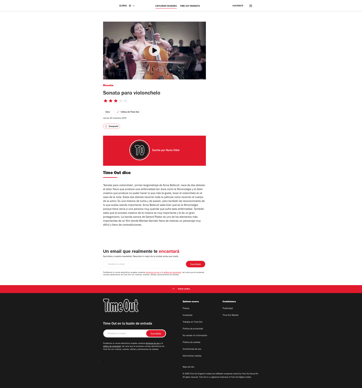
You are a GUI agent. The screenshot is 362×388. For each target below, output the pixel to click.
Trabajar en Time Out (192, 322)
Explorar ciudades (166, 6)
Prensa (186, 308)
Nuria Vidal (172, 150)
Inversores (187, 315)
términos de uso (153, 273)
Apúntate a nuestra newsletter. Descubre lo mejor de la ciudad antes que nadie (140, 256)
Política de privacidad (193, 329)
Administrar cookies (192, 356)
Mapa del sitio (188, 367)
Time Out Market (230, 315)
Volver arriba (184, 289)
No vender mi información (195, 336)
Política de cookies (191, 342)
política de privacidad (172, 273)
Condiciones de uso (192, 349)
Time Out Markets (190, 6)
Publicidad (228, 308)
